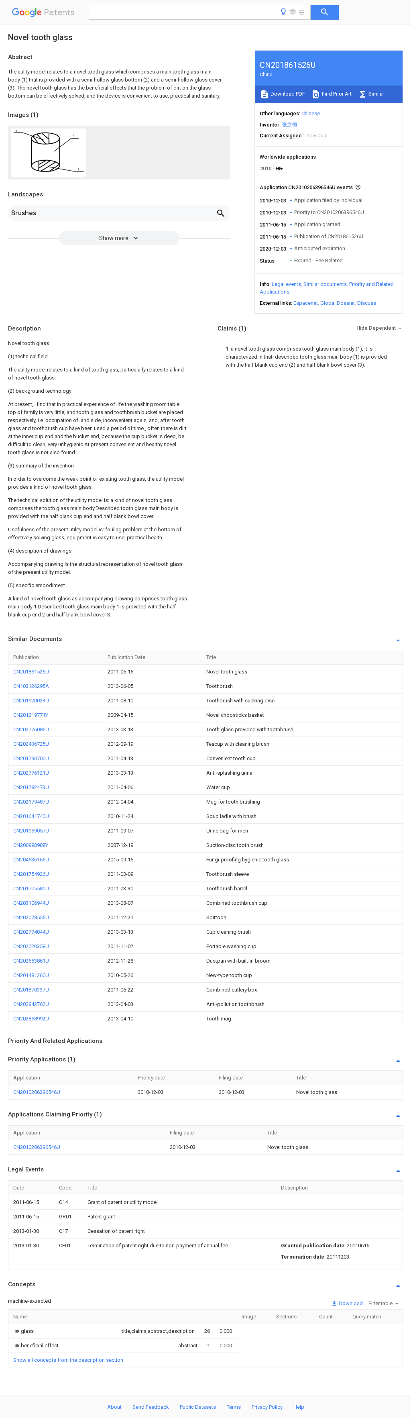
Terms (234, 1407)
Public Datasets (198, 1407)
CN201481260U (31, 975)
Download (350, 1303)
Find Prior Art (336, 94)
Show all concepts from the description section (68, 1360)
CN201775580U (31, 888)
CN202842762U (31, 1004)
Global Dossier (337, 303)
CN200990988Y (30, 845)
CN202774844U (31, 932)
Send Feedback (150, 1407)
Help (298, 1407)
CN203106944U (31, 903)
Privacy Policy (267, 1407)
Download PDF (287, 94)
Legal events (286, 284)
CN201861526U (31, 672)
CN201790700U (31, 758)
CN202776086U (31, 729)
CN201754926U (31, 874)
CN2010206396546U (36, 1092)
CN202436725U (31, 744)
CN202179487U (31, 802)
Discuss (366, 303)
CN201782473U (31, 787)
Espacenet (305, 303)
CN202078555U (31, 917)
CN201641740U (31, 816)
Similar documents (325, 284)
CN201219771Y (30, 715)
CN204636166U (31, 860)
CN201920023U (31, 701)
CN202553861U (31, 961)
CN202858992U (31, 1019)
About (114, 1407)
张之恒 (289, 125)
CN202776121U (31, 773)
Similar (375, 94)
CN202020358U (31, 946)
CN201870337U (31, 990)
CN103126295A (31, 686)
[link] (23, 1331)
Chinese (310, 113)
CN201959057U (31, 831)
